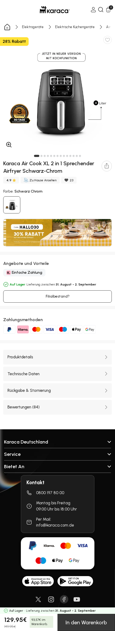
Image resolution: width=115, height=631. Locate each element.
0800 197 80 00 (50, 492)
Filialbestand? (58, 296)
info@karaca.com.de (55, 525)
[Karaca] (47, 9)
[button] (36, 156)
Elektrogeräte (33, 27)
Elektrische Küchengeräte (75, 27)
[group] (57, 93)
